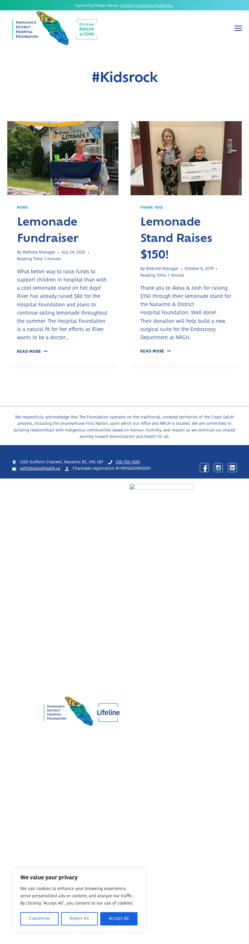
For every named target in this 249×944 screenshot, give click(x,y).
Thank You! (151, 208)
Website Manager (38, 252)
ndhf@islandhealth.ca (40, 469)
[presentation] (62, 158)
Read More (32, 352)
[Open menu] (238, 28)
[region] (79, 900)
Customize (39, 918)
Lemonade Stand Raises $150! (176, 237)
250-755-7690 (128, 462)
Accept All (119, 918)
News (22, 208)
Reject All (79, 918)
